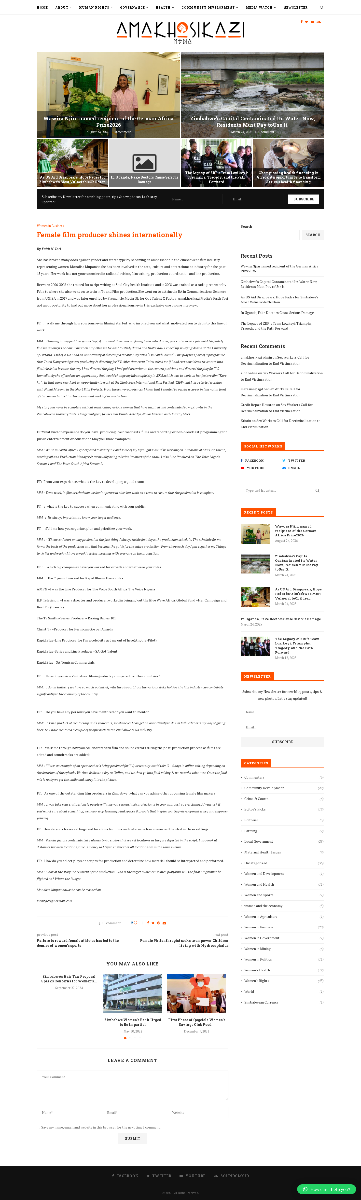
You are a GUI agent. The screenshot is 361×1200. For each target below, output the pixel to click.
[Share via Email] (164, 923)
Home (42, 7)
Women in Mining (284, 948)
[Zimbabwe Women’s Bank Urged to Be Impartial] (132, 993)
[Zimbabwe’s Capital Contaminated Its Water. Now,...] (252, 95)
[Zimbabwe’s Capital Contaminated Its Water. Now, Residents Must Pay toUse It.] (255, 563)
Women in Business (50, 226)
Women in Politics (284, 959)
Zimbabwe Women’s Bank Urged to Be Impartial (132, 1022)
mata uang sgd (252, 389)
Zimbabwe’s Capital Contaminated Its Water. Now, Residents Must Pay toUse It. (252, 121)
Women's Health (284, 970)
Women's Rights (284, 980)
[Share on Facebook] (148, 923)
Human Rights (94, 7)
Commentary (284, 777)
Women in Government (284, 937)
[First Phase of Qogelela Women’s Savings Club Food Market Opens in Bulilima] (196, 993)
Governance (132, 7)
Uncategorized (284, 863)
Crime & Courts (284, 798)
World (284, 991)
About (61, 7)
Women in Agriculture (284, 916)
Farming (284, 830)
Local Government (284, 841)
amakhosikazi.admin (256, 357)
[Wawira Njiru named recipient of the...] (108, 95)
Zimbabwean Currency (284, 1002)
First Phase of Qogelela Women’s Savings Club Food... (196, 1022)
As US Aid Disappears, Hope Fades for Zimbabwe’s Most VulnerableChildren (72, 179)
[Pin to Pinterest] (158, 923)
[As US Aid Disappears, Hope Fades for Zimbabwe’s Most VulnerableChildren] (255, 597)
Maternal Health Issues (284, 852)
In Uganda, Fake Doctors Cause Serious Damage (144, 179)
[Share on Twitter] (153, 923)
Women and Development (284, 873)
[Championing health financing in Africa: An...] (288, 163)
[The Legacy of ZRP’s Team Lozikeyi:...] (216, 163)
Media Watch (259, 7)
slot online (249, 373)
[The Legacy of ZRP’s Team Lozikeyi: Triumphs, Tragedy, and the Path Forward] (255, 646)
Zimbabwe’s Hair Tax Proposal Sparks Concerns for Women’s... (69, 979)
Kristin (246, 420)
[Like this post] (139, 923)
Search (246, 226)
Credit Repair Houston (258, 404)
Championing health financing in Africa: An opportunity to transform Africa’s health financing (288, 177)
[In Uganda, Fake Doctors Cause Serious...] (144, 163)
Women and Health (284, 884)
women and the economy (284, 905)
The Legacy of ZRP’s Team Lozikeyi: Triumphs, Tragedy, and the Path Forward (216, 177)
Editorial (284, 820)
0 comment (123, 132)
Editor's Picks (284, 809)
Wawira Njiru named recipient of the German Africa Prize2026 (108, 121)
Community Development (208, 7)
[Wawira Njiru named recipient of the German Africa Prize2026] (255, 534)
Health (163, 7)
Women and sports (284, 895)
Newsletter (295, 7)
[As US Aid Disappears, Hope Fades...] (72, 163)
